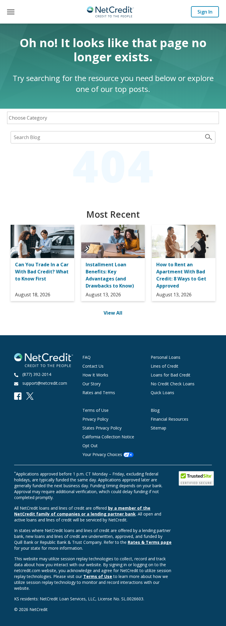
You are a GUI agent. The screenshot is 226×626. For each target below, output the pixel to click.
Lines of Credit (164, 366)
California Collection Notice (108, 437)
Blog (155, 410)
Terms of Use (95, 410)
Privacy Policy (95, 419)
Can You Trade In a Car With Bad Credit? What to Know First (42, 271)
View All (113, 313)
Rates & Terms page (150, 542)
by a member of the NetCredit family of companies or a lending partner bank (82, 511)
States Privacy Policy (102, 428)
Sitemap (158, 428)
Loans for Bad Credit (170, 375)
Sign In (204, 12)
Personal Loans (165, 357)
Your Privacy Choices (102, 454)
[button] (11, 12)
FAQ (86, 357)
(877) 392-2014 (36, 374)
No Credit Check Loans (173, 383)
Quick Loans (162, 392)
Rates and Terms (98, 392)
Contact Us (93, 366)
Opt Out (90, 445)
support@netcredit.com (44, 383)
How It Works (95, 375)
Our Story (91, 383)
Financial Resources (169, 419)
